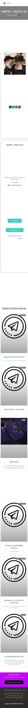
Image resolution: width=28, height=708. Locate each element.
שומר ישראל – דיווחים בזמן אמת (14, 409)
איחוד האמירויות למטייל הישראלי (14, 357)
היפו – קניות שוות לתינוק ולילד (14, 656)
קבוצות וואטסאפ (14, 675)
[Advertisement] (14, 34)
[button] (18, 3)
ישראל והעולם (14, 462)
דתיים (19, 15)
